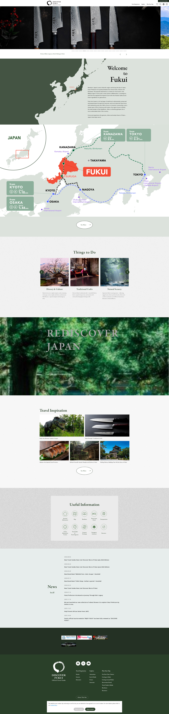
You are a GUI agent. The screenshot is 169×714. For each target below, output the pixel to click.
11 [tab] (110, 50)
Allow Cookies (90, 709)
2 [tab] (76, 50)
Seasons (78, 677)
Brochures (84, 519)
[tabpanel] (84, 32)
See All (52, 592)
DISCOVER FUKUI (54, 3)
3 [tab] (80, 50)
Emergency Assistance (94, 533)
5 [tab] (88, 50)
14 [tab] (121, 50)
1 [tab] (73, 50)
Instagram (83, 663)
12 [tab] (113, 50)
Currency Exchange (84, 533)
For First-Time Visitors (108, 674)
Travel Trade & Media (163, 1)
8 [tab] (99, 50)
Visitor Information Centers (65, 533)
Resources (104, 533)
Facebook (78, 663)
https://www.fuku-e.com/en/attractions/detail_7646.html (84, 32)
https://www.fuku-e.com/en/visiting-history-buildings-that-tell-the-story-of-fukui (114, 452)
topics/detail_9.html (93, 586)
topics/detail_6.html (93, 609)
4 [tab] (84, 50)
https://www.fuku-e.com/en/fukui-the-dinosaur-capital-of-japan (62, 427)
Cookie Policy (54, 705)
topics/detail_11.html (93, 572)
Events (91, 680)
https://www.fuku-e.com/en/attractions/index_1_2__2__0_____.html (114, 278)
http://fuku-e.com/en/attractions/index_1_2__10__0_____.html (84, 278)
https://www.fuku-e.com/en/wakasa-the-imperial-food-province (54, 452)
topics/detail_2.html (93, 618)
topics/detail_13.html (93, 558)
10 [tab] (106, 50)
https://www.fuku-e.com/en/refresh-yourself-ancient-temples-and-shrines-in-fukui (84, 452)
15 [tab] (124, 50)
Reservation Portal (94, 519)
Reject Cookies (79, 709)
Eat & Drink (93, 677)
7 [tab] (95, 50)
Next (126, 54)
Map (75, 519)
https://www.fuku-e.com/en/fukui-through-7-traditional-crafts (107, 427)
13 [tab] (117, 50)
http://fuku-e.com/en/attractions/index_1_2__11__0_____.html (54, 278)
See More (83, 225)
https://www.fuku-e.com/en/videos (93, 601)
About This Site (82, 697)
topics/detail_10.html (93, 579)
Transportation (103, 519)
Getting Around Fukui (108, 680)
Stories (77, 674)
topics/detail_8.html (93, 593)
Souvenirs (92, 682)
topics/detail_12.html (93, 565)
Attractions (92, 674)
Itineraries (78, 680)
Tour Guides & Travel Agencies (74, 533)
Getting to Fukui (106, 677)
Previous (120, 54)
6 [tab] (91, 50)
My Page (157, 4)
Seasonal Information (65, 519)
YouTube (88, 663)
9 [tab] (102, 50)
